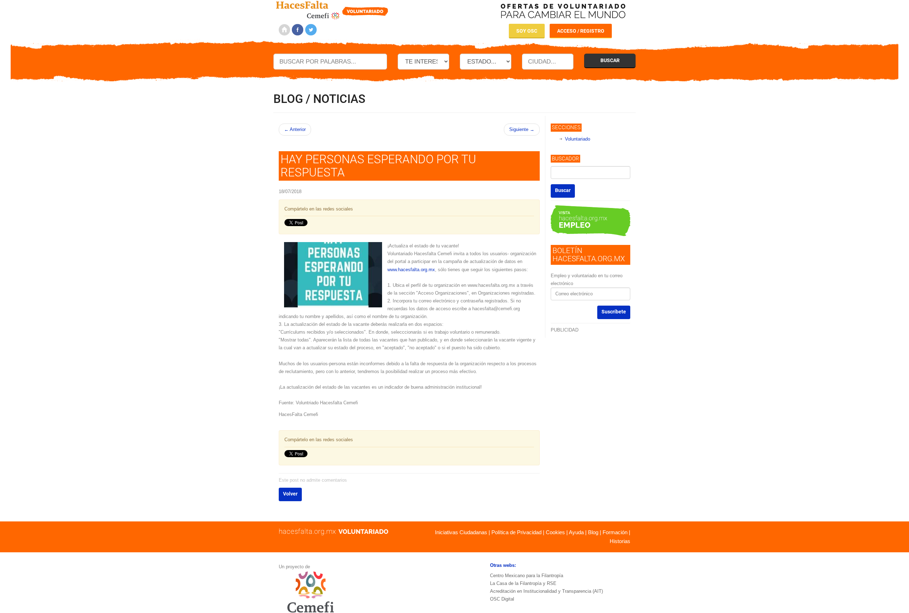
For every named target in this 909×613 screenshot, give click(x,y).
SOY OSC (526, 31)
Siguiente (521, 129)
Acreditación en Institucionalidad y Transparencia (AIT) (546, 591)
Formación (615, 532)
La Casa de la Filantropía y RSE (523, 583)
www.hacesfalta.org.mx (411, 269)
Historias (620, 541)
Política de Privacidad (516, 532)
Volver (290, 494)
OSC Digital (502, 599)
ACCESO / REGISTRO (580, 31)
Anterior (295, 129)
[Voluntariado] (332, 9)
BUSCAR (610, 60)
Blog (593, 532)
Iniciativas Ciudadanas (461, 532)
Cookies (555, 532)
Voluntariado (577, 139)
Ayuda (576, 532)
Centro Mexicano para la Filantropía (526, 575)
